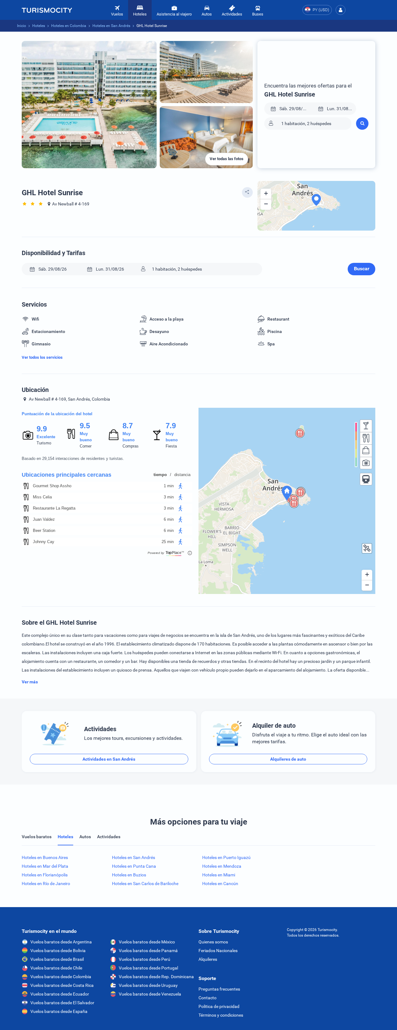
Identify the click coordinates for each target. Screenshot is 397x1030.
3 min (169, 497)
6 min (169, 519)
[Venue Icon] (26, 486)
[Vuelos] (47, 10)
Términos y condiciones (220, 1015)
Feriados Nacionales (218, 950)
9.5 (85, 425)
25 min (168, 541)
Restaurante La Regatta (54, 508)
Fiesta (171, 446)
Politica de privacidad (218, 1006)
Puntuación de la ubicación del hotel (57, 414)
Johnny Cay (43, 541)
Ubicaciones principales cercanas (66, 475)
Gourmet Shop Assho (52, 486)
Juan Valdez (44, 519)
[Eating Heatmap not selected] (366, 438)
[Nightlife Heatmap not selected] (366, 426)
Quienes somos (213, 941)
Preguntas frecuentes (219, 989)
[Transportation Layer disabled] (366, 479)
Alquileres (207, 959)
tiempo (160, 474)
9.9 (42, 429)
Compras (131, 446)
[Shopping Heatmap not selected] (366, 450)
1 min (169, 486)
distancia (182, 474)
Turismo (44, 443)
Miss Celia (42, 497)
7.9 (171, 425)
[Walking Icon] (180, 486)
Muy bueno (86, 436)
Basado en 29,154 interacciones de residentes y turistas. (73, 458)
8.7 (127, 425)
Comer (85, 446)
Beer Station (44, 530)
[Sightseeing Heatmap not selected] (366, 463)
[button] (341, 10)
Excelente (46, 436)
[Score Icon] (28, 435)
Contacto (207, 997)
